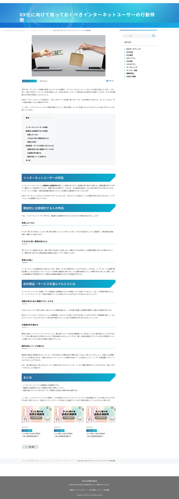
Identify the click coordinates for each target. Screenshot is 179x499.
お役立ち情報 (131, 76)
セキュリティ (131, 58)
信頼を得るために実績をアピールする (40, 149)
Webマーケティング (44, 30)
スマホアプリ (131, 64)
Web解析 (129, 55)
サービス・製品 (131, 70)
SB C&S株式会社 (89, 480)
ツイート (110, 81)
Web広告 (129, 52)
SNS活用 (129, 61)
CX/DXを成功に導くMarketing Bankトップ (15, 30)
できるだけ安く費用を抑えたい (38, 138)
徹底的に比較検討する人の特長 (37, 131)
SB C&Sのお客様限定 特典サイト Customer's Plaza (37, 461)
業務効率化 (130, 73)
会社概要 (106, 490)
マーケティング (131, 67)
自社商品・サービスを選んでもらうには (40, 145)
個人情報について (95, 490)
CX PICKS (33, 30)
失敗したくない (32, 134)
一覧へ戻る (31, 447)
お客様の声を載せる (34, 153)
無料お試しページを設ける (36, 156)
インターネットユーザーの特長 (37, 127)
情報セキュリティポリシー (78, 490)
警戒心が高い (32, 142)
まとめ (28, 160)
